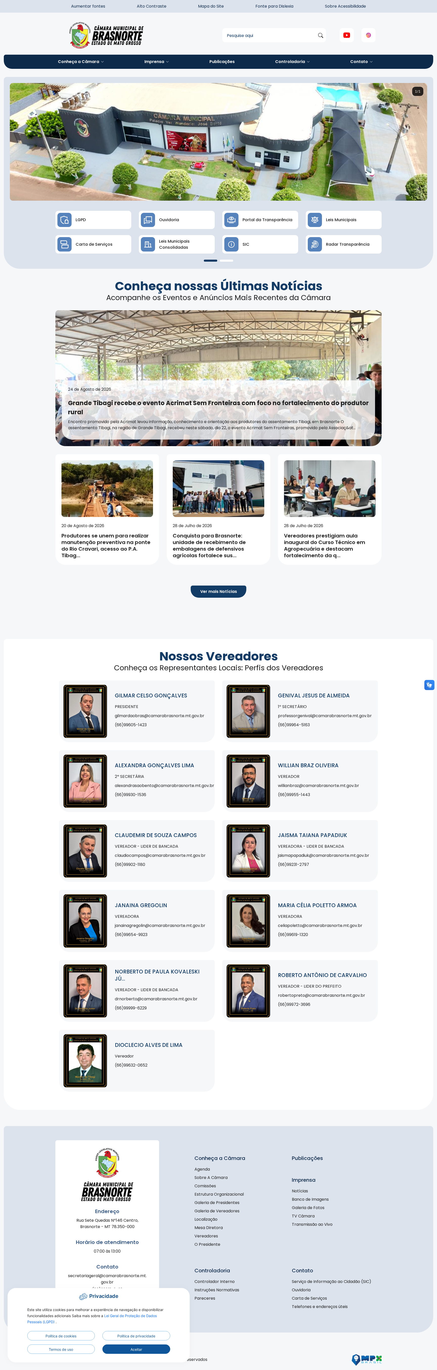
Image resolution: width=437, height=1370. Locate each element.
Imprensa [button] (154, 62)
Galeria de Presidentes (216, 1203)
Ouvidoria (301, 1290)
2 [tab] (226, 261)
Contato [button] (359, 62)
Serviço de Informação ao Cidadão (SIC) (331, 1281)
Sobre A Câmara (211, 1177)
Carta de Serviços (309, 1298)
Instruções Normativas (216, 1290)
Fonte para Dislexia (274, 6)
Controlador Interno (214, 1281)
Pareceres (204, 1298)
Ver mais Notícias (218, 591)
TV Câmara (303, 1216)
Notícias (300, 1191)
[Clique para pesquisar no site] (321, 35)
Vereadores (206, 1236)
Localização (205, 1219)
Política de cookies (61, 1336)
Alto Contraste (151, 6)
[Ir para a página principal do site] (107, 35)
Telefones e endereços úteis (320, 1307)
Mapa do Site (211, 6)
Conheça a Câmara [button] (79, 62)
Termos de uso (61, 1349)
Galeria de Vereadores (216, 1211)
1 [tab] (210, 261)
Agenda (202, 1169)
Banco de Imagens (310, 1199)
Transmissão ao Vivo (312, 1224)
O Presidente (207, 1244)
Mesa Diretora (208, 1228)
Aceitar (136, 1349)
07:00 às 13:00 (107, 1251)
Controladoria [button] (290, 62)
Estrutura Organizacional (219, 1194)
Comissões (205, 1186)
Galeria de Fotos (308, 1208)
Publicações (222, 62)
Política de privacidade (136, 1336)
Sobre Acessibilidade (345, 6)
